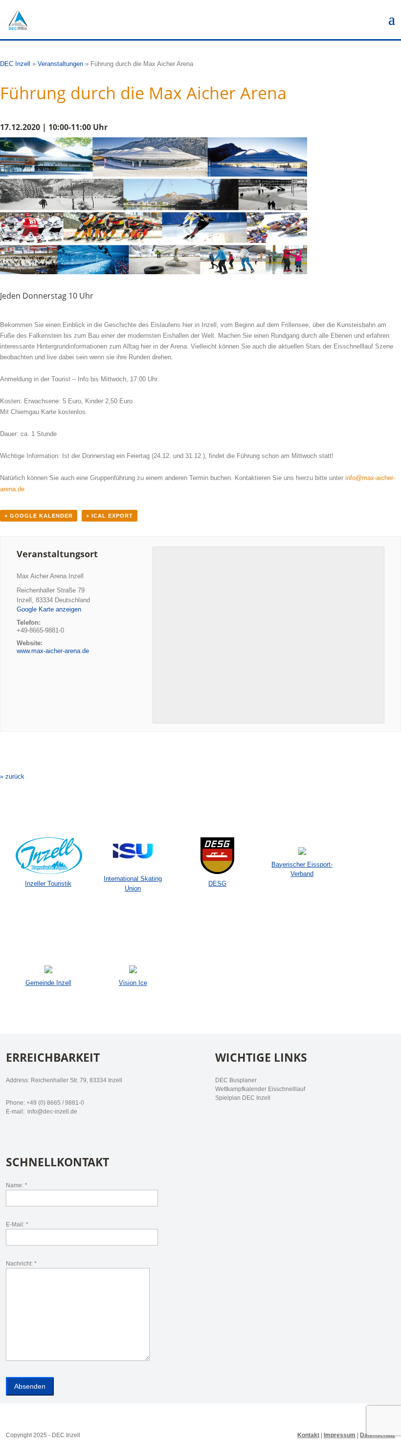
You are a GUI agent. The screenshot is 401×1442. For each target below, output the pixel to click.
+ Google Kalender (38, 516)
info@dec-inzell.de (51, 1111)
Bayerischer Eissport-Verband (302, 869)
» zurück (12, 776)
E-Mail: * (17, 1224)
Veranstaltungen (60, 63)
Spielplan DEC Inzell (242, 1097)
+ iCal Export (109, 516)
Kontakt (308, 1435)
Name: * (16, 1185)
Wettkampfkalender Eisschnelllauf (260, 1089)
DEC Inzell (15, 63)
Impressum (340, 1435)
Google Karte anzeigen (49, 609)
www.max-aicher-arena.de (53, 651)
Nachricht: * (21, 1263)
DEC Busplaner (236, 1080)
